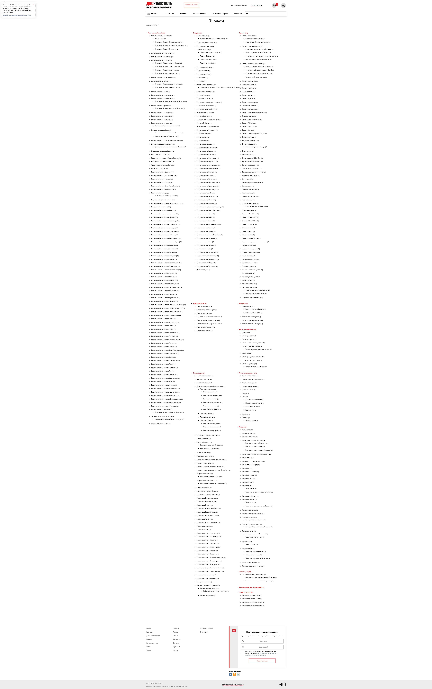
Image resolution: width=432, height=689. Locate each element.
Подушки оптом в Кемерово (207, 179)
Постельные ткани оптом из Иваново (259, 450)
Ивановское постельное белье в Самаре (166, 158)
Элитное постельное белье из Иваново (169, 133)
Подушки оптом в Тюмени (206, 245)
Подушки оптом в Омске (206, 214)
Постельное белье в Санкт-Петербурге (165, 186)
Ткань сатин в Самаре (250, 496)
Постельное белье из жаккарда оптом (168, 87)
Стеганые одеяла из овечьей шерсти (258, 60)
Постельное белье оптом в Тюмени (164, 375)
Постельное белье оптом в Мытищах (164, 301)
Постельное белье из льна (160, 92)
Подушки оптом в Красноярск (208, 189)
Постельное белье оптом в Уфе (163, 382)
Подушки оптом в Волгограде (208, 158)
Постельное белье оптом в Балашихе (165, 214)
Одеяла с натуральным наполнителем (255, 242)
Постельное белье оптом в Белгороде (165, 221)
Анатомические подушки (206, 92)
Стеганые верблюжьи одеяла (256, 77)
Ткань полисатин (249, 531)
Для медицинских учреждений (251, 587)
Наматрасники (200, 303)
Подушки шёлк (202, 78)
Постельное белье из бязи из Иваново (169, 42)
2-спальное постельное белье (162, 151)
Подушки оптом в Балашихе (207, 148)
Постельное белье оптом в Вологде (164, 228)
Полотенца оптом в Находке (208, 554)
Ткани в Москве (248, 433)
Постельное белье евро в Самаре (166, 196)
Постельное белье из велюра (162, 120)
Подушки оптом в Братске (206, 151)
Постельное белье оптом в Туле (163, 371)
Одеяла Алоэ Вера (249, 88)
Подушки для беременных (206, 106)
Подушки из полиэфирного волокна (209, 102)
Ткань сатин (250, 502)
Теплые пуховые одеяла (251, 277)
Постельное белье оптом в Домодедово (166, 238)
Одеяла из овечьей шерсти (252, 46)
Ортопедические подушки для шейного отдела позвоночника (221, 87)
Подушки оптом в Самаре (206, 231)
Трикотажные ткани (250, 510)
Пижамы (149, 639)
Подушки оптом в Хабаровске (208, 252)
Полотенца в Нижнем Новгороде (209, 509)
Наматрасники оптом (205, 331)
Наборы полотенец (204, 488)
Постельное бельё (156, 33)
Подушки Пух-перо (207, 56)
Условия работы (199, 14)
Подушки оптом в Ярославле (207, 266)
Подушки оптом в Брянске (206, 154)
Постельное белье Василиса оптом (163, 189)
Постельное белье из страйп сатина (163, 78)
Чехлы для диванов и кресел (253, 357)
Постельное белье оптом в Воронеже (165, 231)
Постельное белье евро (160, 193)
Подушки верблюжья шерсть (207, 43)
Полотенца (199, 373)
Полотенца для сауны (205, 526)
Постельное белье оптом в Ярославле (165, 395)
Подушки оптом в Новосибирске (208, 210)
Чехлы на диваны (249, 364)
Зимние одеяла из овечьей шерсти (258, 53)
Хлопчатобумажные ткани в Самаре (258, 527)
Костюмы (149, 632)
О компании (169, 14)
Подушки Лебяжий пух (208, 60)
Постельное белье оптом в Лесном (164, 277)
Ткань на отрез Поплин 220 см (253, 602)
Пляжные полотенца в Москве (207, 491)
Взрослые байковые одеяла (252, 161)
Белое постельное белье (160, 154)
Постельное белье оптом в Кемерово (165, 256)
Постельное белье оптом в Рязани (164, 343)
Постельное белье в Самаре (162, 182)
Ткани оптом (247, 458)
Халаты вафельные (204, 442)
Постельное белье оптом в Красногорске (166, 263)
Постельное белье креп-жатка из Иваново (170, 108)
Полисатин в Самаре (159, 168)
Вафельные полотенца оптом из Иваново (211, 460)
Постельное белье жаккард (161, 81)
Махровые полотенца (205, 474)
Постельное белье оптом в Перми (163, 329)
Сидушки (246, 332)
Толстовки (176, 643)
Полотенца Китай (206, 421)
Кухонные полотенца (205, 463)
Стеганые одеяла (249, 266)
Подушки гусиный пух (208, 63)
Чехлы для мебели (247, 329)
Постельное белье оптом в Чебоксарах (165, 389)
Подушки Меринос (203, 95)
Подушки (197, 33)
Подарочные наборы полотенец (208, 435)
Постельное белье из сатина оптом (167, 70)
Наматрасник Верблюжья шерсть (208, 320)
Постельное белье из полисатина (163, 99)
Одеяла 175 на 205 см (250, 214)
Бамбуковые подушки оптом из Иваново (214, 39)
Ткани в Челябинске (250, 437)
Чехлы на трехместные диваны (253, 343)
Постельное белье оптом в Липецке (164, 280)
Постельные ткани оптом (255, 447)
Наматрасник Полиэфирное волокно (209, 324)
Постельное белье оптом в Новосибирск (166, 315)
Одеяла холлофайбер (250, 109)
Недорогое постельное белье (162, 161)
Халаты (148, 647)
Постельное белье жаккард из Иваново (169, 84)
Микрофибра (247, 430)
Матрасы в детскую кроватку (252, 320)
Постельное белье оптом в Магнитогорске (166, 287)
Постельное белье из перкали (162, 57)
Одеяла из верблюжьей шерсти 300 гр (258, 73)
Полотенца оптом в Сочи (206, 575)
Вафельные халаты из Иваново (211, 445)
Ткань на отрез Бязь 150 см (251, 595)
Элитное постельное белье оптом (167, 136)
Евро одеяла (247, 179)
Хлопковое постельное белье (162, 416)
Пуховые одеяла (248, 256)
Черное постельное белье (161, 423)
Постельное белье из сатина (161, 60)
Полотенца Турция (207, 414)
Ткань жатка (247, 542)
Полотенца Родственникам (213, 402)
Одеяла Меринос (248, 99)
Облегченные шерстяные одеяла (257, 290)
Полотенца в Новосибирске (207, 512)
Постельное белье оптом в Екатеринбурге (166, 242)
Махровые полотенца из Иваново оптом (211, 386)
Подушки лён (202, 81)
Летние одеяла (248, 200)
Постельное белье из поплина (162, 53)
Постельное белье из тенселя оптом (167, 126)
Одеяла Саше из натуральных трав (254, 134)
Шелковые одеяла (249, 85)
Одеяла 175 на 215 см (250, 217)
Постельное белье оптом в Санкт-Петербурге (167, 350)
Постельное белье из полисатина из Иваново (171, 101)
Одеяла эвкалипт (248, 95)
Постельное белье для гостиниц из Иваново (261, 577)
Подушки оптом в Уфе (205, 249)
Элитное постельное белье (161, 130)
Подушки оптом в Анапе (206, 144)
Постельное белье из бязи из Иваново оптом (171, 46)
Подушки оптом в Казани (206, 175)
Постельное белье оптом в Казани (164, 252)
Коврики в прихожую (208, 595)
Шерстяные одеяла (249, 287)
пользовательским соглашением (255, 655)
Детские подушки (203, 270)
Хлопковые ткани (249, 517)
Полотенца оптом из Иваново (208, 578)
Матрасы (243, 303)
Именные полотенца (211, 399)
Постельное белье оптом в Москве (164, 294)
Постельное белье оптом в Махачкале (165, 291)
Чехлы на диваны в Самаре (256, 367)
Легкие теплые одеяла (250, 196)
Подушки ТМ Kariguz (204, 123)
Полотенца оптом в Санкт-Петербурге (211, 571)
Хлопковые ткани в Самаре (255, 520)
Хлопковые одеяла (249, 284)
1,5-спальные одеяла (250, 141)
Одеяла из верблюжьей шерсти (253, 64)
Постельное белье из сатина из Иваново (169, 66)
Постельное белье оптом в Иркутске (164, 249)
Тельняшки (176, 639)
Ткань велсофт (248, 549)
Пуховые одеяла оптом (250, 259)
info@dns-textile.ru (241, 5)
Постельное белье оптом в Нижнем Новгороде (168, 308)
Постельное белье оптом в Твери (163, 364)
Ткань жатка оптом (252, 544)
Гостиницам (245, 572)
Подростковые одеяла (251, 249)
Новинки (183, 14)
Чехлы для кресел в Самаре (252, 360)
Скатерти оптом (251, 421)
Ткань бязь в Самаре (250, 472)
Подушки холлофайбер (205, 67)
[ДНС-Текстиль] (159, 5)
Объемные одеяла (249, 210)
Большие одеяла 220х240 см (252, 158)
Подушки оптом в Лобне (206, 193)
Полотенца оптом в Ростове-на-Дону (210, 568)
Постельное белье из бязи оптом (167, 49)
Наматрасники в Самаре (206, 327)
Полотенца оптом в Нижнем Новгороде (211, 557)
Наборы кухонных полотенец (253, 379)
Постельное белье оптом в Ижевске (164, 245)
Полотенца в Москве (205, 505)
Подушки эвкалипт (203, 71)
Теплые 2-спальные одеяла (252, 270)
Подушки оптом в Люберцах (207, 196)
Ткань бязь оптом (249, 475)
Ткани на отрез (246, 592)
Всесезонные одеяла (250, 165)
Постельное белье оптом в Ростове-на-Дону (167, 340)
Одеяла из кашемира (250, 102)
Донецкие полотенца (204, 379)
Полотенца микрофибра (212, 430)
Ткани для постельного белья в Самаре (256, 454)
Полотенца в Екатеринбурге (207, 498)
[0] (274, 5)
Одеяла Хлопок (248, 130)
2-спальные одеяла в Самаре (256, 147)
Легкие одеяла (248, 193)
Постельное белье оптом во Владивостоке (167, 399)
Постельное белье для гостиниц (254, 575)
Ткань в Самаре (248, 479)
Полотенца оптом (204, 529)
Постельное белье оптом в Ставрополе (165, 361)
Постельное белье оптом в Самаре (164, 347)
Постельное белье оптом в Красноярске (166, 270)
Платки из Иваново (252, 407)
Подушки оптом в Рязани (206, 228)
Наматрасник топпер (204, 313)
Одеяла (243, 33)
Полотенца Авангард (208, 389)
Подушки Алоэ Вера (204, 74)
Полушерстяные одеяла (251, 252)
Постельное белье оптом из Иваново (165, 406)
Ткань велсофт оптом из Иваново (257, 558)
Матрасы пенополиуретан (251, 317)
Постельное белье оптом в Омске (163, 319)
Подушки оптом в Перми (206, 221)
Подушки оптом (203, 141)
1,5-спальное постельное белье (163, 144)
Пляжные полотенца (207, 417)
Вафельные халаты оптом (209, 448)
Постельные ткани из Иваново (256, 443)
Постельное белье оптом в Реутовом (165, 336)
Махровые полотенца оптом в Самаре (213, 483)
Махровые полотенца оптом (207, 481)
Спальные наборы (249, 137)
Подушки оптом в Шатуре (206, 263)
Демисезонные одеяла (251, 175)
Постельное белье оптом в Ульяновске (165, 378)
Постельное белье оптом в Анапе (163, 210)
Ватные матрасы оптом (253, 313)
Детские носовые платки (254, 400)
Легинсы (176, 628)
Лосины (175, 632)
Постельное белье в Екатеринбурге (164, 175)
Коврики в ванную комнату (209, 588)
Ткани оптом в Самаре (251, 465)
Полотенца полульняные (212, 427)
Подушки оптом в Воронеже (207, 161)
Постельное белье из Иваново (162, 200)
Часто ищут (203, 632)
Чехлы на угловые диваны (252, 346)
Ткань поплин (247, 486)
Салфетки (246, 414)
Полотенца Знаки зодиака (212, 395)
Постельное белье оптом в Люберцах (165, 284)
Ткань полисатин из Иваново (256, 534)
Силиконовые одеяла (250, 263)
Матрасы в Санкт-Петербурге (252, 324)
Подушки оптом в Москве (206, 200)
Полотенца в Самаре (205, 519)
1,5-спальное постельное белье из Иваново (170, 147)
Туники (148, 650)
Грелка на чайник (248, 390)
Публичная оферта (206, 628)
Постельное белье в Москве (162, 179)
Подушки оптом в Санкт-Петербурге (210, 235)
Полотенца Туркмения (205, 376)
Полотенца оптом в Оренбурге (208, 564)
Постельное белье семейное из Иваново (169, 412)
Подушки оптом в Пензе (206, 217)
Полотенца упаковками (211, 423)
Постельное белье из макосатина (163, 95)
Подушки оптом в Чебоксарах (208, 256)
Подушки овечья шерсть (205, 46)
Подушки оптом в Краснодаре (208, 186)
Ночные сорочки (152, 643)
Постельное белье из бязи (161, 36)
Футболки (176, 647)
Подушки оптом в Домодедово (208, 165)
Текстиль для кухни (248, 373)
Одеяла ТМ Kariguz (249, 123)
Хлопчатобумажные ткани (252, 524)
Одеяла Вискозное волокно (252, 120)
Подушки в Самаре (204, 134)
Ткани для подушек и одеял (253, 566)
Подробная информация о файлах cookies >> (17, 15)
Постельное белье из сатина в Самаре (168, 63)
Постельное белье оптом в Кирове (164, 259)
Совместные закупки (220, 14)
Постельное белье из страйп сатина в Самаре (167, 141)
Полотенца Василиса (204, 383)
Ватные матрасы (248, 306)
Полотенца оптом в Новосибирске (209, 561)
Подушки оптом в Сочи (205, 242)
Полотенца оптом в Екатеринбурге (209, 536)
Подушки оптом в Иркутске (207, 172)
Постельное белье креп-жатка (162, 106)
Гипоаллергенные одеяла (252, 168)
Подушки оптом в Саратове (207, 238)
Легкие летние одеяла (250, 189)
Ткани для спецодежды (251, 562)
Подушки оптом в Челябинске (208, 259)
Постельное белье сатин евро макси (167, 73)
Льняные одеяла (248, 92)
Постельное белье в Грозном (162, 172)
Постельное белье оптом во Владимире (166, 402)
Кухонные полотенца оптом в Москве (211, 467)
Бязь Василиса (160, 39)
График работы (256, 5)
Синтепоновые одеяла (250, 106)
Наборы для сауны (204, 439)
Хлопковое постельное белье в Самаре (169, 419)
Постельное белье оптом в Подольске (165, 333)
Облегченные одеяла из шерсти (256, 206)
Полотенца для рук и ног (212, 409)
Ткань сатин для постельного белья (258, 506)
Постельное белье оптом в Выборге (164, 235)
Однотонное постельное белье (162, 165)
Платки (245, 397)
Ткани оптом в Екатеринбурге (253, 461)
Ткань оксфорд (248, 482)
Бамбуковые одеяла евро (255, 39)
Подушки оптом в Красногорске (208, 182)
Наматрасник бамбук (204, 306)
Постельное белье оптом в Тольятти (164, 368)
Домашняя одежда (153, 636)
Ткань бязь (247, 468)
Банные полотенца (210, 392)
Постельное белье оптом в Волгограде (165, 224)
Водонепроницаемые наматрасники (209, 317)
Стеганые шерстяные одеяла (256, 294)
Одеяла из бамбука (249, 36)
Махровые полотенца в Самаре (211, 476)
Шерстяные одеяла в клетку (252, 298)
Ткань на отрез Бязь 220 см (252, 599)
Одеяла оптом (248, 235)
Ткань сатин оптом (249, 500)
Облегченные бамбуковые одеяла (257, 42)
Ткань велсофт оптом (253, 555)
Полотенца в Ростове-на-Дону (208, 515)
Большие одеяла (248, 154)
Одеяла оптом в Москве (251, 238)
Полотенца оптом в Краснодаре (209, 547)
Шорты (175, 650)
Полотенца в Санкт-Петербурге (208, 522)
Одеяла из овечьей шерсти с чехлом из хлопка (261, 56)
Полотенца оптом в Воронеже (208, 533)
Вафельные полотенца (205, 456)
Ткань (242, 427)
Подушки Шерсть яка (204, 116)
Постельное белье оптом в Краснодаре (165, 266)
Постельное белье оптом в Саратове (165, 354)
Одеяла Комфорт (248, 228)
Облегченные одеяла (250, 203)
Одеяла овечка (248, 231)
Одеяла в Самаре (249, 224)
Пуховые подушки (204, 50)
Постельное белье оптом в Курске (164, 273)
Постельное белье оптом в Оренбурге (165, 322)
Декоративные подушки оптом (208, 127)
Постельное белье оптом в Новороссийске (166, 312)
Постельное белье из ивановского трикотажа (167, 203)
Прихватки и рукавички (250, 386)
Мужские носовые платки (254, 403)
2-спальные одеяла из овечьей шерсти (259, 49)
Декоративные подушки (205, 113)
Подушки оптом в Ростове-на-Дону (209, 224)
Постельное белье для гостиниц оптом (259, 581)
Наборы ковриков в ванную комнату (216, 591)
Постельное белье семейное (161, 409)
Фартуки (245, 393)
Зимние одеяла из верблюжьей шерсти (259, 66)
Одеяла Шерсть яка (249, 127)
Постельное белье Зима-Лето (162, 116)
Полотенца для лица (211, 406)
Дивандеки (246, 353)
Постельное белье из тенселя (161, 123)
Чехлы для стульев (249, 336)
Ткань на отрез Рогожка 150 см (253, 606)
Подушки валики (203, 137)
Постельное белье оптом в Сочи (163, 357)
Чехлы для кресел (249, 339)
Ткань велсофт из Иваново (255, 551)
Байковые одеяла (249, 116)
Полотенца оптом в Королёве (208, 543)
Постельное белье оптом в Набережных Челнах (168, 305)
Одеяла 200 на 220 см (250, 221)
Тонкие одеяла (248, 280)
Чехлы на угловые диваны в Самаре (258, 349)
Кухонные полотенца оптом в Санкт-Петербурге (214, 470)
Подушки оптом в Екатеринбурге (208, 168)
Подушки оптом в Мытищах (207, 203)
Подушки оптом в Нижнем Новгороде (210, 207)
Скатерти (246, 418)
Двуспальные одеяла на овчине (254, 172)
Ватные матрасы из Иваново (255, 309)
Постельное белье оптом (161, 207)
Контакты (238, 14)
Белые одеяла (248, 151)
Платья (148, 628)
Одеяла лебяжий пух (250, 81)
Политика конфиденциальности (233, 684)
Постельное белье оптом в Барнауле (164, 217)
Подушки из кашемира (205, 99)
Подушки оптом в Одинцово (207, 130)
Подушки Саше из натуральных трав (209, 120)
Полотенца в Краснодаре (207, 502)
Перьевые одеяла (249, 245)
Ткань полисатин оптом (254, 537)
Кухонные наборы (249, 383)
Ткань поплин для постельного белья (259, 492)
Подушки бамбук (203, 36)
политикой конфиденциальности (266, 653)
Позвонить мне (191, 5)
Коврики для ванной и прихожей (208, 585)
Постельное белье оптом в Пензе (163, 326)
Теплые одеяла (248, 273)
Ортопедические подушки (206, 85)
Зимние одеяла (248, 186)
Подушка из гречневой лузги (207, 109)
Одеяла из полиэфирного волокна (254, 113)
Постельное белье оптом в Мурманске (165, 298)
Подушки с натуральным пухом (211, 53)
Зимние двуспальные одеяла (252, 182)
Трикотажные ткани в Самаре (253, 514)
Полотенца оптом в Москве (207, 550)
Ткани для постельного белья (253, 440)
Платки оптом (250, 410)
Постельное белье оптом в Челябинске (165, 392)
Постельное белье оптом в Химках (164, 385)
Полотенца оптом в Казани (207, 540)
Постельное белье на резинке (162, 113)
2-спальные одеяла (250, 144)
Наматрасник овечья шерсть (207, 310)
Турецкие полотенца (204, 582)
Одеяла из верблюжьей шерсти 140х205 (259, 70)
